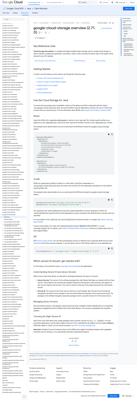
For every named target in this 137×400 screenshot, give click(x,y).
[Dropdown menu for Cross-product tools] (63, 2)
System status (60, 381)
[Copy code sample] (112, 134)
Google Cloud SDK (15, 8)
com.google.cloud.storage (69, 266)
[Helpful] (109, 22)
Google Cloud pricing (35, 374)
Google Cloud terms (61, 391)
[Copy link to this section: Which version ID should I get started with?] (82, 261)
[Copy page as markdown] (46, 32)
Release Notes (60, 378)
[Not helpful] (112, 22)
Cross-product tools (54, 2)
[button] (13, 214)
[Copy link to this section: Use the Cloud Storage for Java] (70, 100)
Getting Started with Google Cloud (94, 374)
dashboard (37, 243)
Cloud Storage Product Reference (45, 61)
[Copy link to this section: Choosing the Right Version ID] (63, 316)
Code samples (87, 378)
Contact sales (33, 381)
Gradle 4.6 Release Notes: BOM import (75, 228)
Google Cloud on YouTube (118, 381)
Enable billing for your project (48, 85)
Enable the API (43, 89)
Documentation (44, 23)
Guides (15, 13)
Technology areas (34, 2)
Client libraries (40, 8)
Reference (25, 13)
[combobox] (88, 2)
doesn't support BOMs (45, 241)
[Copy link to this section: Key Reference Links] (58, 46)
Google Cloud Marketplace (37, 378)
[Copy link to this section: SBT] (39, 237)
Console (105, 2)
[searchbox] (13, 19)
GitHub (85, 371)
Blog (111, 371)
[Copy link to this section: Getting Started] (52, 69)
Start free (128, 9)
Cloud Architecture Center (91, 381)
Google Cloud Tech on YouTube (120, 384)
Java (29, 8)
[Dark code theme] (108, 134)
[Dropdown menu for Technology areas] (42, 2)
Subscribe (113, 396)
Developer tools (55, 23)
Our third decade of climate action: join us (82, 391)
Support (58, 374)
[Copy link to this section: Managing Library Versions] (60, 302)
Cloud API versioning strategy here (83, 325)
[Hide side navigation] (24, 396)
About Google (33, 391)
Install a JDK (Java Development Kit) (50, 78)
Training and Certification (91, 384)
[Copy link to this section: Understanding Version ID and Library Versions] (78, 272)
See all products (34, 371)
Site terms (49, 391)
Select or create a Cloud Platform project (52, 82)
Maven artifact (101, 61)
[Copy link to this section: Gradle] (42, 179)
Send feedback (106, 28)
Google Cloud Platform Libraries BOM (97, 110)
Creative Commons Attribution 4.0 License (84, 353)
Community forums (62, 371)
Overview (5, 13)
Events (112, 374)
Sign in (132, 2)
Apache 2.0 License (37, 355)
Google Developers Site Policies (64, 355)
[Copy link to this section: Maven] (42, 116)
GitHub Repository (79, 61)
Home (35, 23)
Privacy (42, 391)
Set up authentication (45, 93)
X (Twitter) (113, 378)
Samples (35, 13)
